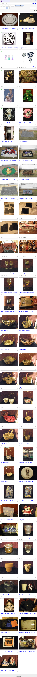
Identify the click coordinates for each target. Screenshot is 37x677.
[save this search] (36, 3)
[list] (1, 8)
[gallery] (7, 8)
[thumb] (3, 8)
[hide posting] (17, 29)
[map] (9, 8)
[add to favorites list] (1, 29)
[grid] (5, 8)
